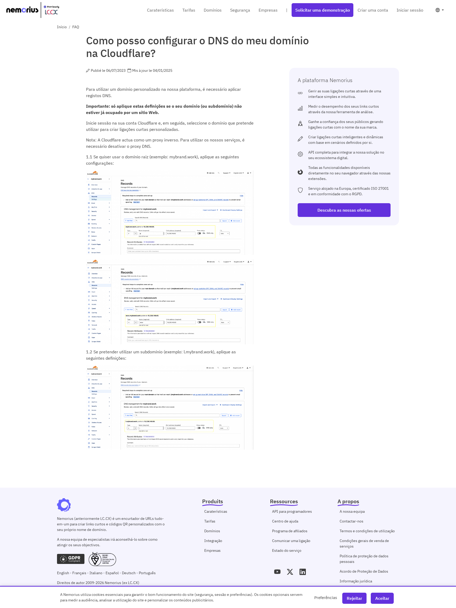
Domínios (213, 10)
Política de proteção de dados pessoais (364, 559)
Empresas (268, 10)
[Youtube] (277, 572)
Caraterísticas (160, 10)
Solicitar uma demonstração (322, 10)
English (63, 573)
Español (112, 573)
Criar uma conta (373, 10)
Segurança (240, 10)
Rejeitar (354, 598)
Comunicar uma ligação (291, 540)
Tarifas (188, 10)
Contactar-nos (351, 521)
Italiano (95, 573)
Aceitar (382, 598)
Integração (213, 540)
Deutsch (129, 573)
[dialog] (228, 597)
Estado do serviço (286, 550)
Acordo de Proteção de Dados (364, 571)
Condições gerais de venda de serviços (364, 543)
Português (147, 573)
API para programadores (292, 511)
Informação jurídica (356, 581)
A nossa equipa (352, 511)
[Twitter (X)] (290, 572)
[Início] (32, 10)
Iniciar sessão (410, 10)
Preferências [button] (325, 597)
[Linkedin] (303, 572)
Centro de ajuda (285, 521)
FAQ (75, 27)
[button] (440, 10)
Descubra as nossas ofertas (344, 210)
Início (62, 27)
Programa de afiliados (289, 531)
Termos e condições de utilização (367, 531)
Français (79, 573)
